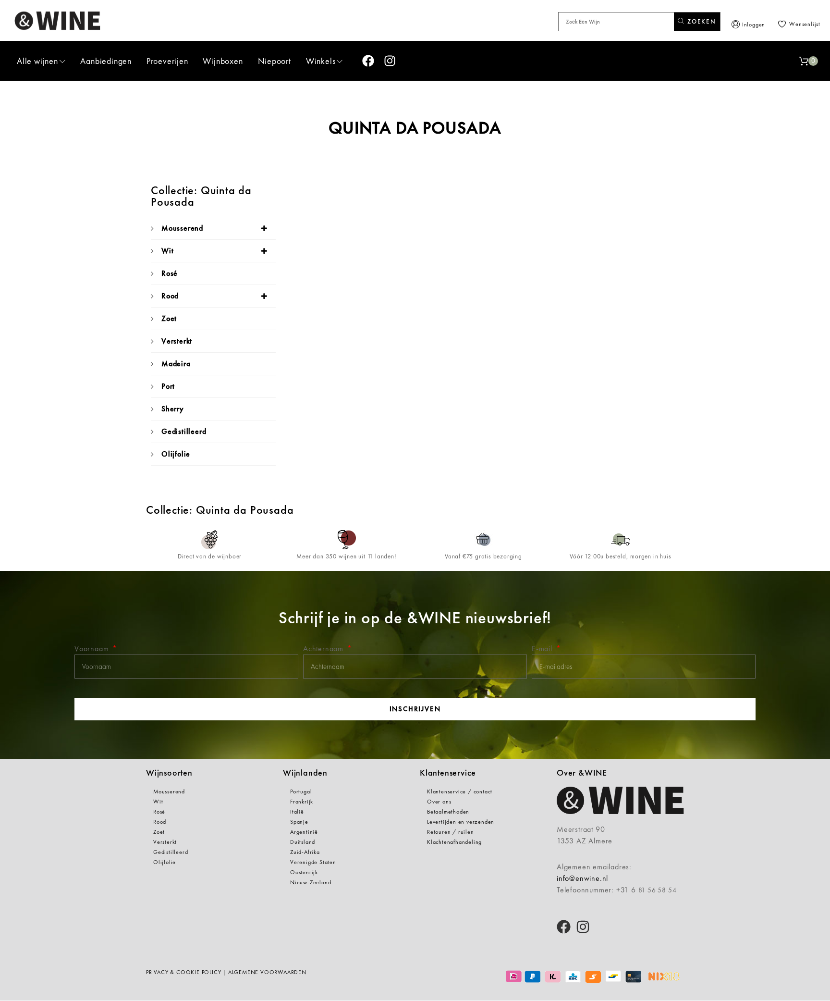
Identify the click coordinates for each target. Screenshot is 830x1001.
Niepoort (274, 60)
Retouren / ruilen (450, 832)
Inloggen (753, 24)
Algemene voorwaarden (267, 972)
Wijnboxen (223, 60)
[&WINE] (57, 20)
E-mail (543, 648)
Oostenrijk (304, 872)
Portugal (301, 791)
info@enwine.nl (582, 878)
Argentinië (304, 832)
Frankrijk (301, 801)
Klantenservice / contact (459, 791)
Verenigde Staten (313, 862)
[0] (803, 61)
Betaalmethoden (448, 812)
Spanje (299, 822)
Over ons (439, 801)
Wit (167, 251)
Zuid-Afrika (305, 852)
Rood (170, 296)
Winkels (321, 60)
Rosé (169, 273)
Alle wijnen (37, 60)
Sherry (172, 409)
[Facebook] (368, 60)
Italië (297, 812)
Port (168, 386)
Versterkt (176, 341)
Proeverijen (167, 60)
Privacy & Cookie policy (183, 972)
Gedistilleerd (183, 431)
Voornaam (92, 648)
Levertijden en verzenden (460, 822)
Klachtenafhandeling (454, 842)
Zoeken (700, 21)
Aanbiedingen (106, 60)
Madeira (176, 363)
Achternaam (324, 648)
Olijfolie (175, 454)
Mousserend (182, 228)
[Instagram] (389, 60)
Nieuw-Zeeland (310, 882)
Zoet (169, 318)
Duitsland (302, 842)
